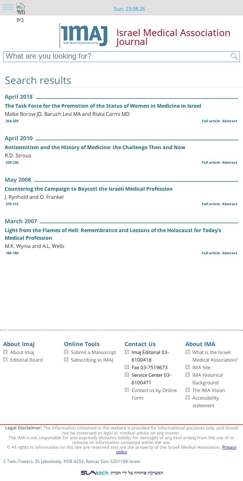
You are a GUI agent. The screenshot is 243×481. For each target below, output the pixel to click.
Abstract (229, 120)
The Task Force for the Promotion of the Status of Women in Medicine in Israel (103, 105)
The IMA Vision (208, 389)
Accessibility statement (205, 400)
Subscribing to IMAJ (92, 359)
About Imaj (22, 351)
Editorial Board (26, 359)
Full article (211, 120)
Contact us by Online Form (154, 393)
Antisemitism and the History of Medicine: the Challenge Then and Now (95, 147)
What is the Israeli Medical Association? (215, 355)
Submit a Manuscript (93, 351)
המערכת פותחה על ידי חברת (136, 472)
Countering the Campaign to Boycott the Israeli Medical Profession (89, 188)
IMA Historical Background (207, 378)
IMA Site (201, 366)
